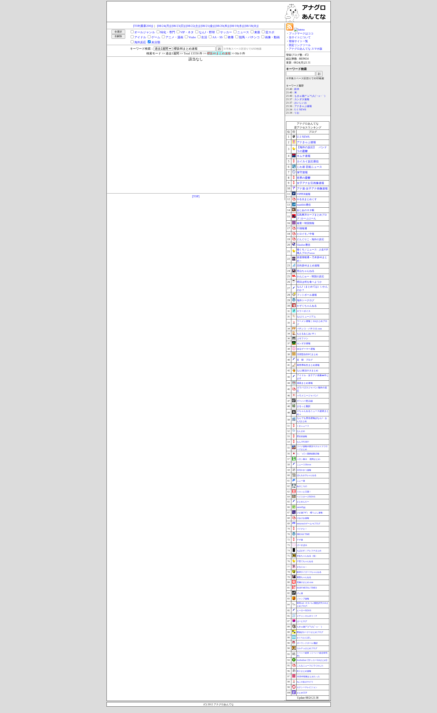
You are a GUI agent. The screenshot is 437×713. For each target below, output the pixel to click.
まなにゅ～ (302, 567)
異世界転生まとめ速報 (308, 365)
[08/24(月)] (164, 26)
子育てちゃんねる (305, 561)
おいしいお (300, 103)
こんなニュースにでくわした (310, 666)
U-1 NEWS (300, 109)
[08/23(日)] (178, 26)
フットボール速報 (307, 294)
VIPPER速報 (303, 194)
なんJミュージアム (306, 316)
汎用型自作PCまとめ (307, 354)
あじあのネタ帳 (305, 210)
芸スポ (269, 32)
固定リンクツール (300, 45)
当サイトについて (300, 37)
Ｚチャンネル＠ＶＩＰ (307, 616)
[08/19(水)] (237, 26)
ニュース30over (304, 464)
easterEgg (301, 507)
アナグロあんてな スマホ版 (305, 48)
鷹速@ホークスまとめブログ (310, 632)
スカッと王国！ (304, 492)
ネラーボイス (303, 311)
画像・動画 (272, 37)
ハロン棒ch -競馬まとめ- (309, 459)
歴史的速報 (302, 436)
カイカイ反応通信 (308, 161)
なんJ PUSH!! (303, 442)
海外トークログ (305, 300)
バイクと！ (302, 529)
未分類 (155, 42)
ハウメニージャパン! (307, 395)
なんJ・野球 (207, 32)
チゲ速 (300, 540)
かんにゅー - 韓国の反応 (310, 276)
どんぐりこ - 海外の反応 (310, 239)
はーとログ (302, 621)
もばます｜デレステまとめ (309, 551)
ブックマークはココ (301, 33)
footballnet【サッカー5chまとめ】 (312, 660)
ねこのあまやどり (305, 682)
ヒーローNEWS (304, 610)
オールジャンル (144, 32)
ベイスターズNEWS (306, 497)
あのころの (302, 486)
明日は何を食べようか (309, 281)
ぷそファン (302, 338)
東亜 (257, 32)
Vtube (192, 37)
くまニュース (303, 426)
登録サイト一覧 (298, 41)
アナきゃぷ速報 (303, 106)
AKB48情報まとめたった (308, 676)
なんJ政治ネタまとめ (307, 370)
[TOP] (195, 196)
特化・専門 (167, 32)
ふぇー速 (301, 481)
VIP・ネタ (187, 32)
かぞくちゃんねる (307, 305)
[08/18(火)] (251, 26)
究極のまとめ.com (305, 582)
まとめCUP (302, 693)
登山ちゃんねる (305, 271)
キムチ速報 (303, 156)
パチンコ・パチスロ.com (309, 328)
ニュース (243, 32)
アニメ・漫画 (174, 37)
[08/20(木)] (222, 26)
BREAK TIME (303, 534)
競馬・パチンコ (249, 37)
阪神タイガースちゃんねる (309, 572)
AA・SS (217, 37)
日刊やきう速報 (304, 470)
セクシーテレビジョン (307, 687)
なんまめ (301, 431)
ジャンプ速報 (303, 599)
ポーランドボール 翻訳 (307, 643)
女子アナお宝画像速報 (310, 183)
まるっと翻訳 (303, 406)
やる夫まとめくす (307, 199)
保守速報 (302, 172)
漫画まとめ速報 (305, 383)
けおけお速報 (303, 518)
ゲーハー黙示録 (305, 401)
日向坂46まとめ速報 (308, 265)
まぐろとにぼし (304, 638)
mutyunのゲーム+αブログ (308, 523)
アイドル (140, 37)
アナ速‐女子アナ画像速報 (312, 188)
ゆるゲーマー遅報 (306, 349)
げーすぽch (302, 545)
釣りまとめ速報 (304, 671)
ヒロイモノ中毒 (305, 233)
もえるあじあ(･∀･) (306, 333)
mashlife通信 (304, 204)
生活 (204, 37)
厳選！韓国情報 (305, 223)
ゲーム (155, 37)
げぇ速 (300, 593)
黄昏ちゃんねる (304, 577)
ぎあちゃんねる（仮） (307, 556)
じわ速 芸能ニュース (309, 166)
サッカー (226, 32)
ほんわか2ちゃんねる (306, 475)
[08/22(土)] (193, 26)
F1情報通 (302, 228)
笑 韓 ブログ (305, 360)
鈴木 (296, 89)
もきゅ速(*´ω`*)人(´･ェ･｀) (309, 96)
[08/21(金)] (208, 26)
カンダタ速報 (301, 99)
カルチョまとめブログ (307, 648)
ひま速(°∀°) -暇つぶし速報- (310, 513)
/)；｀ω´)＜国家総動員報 (308, 454)
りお (296, 113)
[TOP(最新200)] (143, 26)
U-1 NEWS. (303, 136)
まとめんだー (303, 502)
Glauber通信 (303, 244)
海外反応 (140, 42)
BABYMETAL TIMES (307, 588)
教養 (231, 37)
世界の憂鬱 (303, 177)
